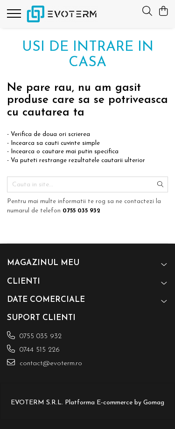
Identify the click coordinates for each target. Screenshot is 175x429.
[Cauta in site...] (147, 12)
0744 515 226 (38, 350)
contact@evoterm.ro (49, 363)
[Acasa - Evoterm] (62, 14)
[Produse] (15, 16)
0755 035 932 (39, 336)
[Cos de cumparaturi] (163, 12)
